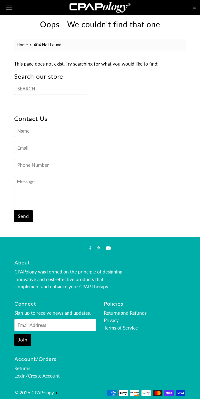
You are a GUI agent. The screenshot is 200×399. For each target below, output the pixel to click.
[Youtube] (108, 248)
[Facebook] (90, 248)
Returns (22, 368)
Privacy (111, 320)
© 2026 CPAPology (34, 392)
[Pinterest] (98, 248)
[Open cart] (194, 7)
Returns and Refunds (125, 313)
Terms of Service (121, 328)
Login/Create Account (37, 376)
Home (22, 44)
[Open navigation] (9, 7)
